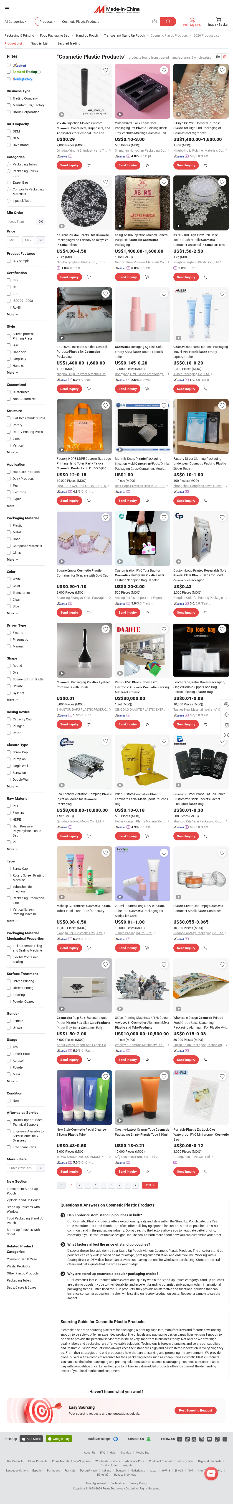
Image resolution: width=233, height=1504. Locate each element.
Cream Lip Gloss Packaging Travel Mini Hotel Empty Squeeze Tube (200, 352)
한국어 (166, 1470)
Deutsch (121, 1470)
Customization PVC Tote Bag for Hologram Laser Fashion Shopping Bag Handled (139, 575)
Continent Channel (160, 1461)
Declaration (118, 1483)
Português (53, 1470)
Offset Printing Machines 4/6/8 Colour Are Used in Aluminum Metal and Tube (142, 1022)
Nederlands (138, 1470)
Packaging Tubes (19, 1280)
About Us (89, 1452)
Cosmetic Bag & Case (22, 1259)
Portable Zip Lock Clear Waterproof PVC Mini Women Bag (201, 1134)
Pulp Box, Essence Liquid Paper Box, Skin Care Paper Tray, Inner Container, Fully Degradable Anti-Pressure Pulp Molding (84, 1022)
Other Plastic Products (23, 1273)
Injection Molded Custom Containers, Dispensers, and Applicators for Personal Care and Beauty (83, 128)
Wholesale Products (107, 1461)
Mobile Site (142, 1452)
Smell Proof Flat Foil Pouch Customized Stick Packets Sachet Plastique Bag (199, 799)
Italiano (106, 1470)
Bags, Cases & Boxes (21, 1287)
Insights (127, 1465)
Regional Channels (209, 1461)
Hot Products (15, 1461)
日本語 (179, 1470)
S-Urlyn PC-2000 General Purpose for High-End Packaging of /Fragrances (197, 128)
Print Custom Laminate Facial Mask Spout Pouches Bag (141, 799)
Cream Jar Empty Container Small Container (198, 908)
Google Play (59, 1439)
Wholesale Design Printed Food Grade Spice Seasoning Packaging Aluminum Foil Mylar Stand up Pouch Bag (200, 1022)
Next (148, 1185)
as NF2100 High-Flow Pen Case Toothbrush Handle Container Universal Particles (199, 240)
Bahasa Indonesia (125, 1474)
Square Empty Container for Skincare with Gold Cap (83, 572)
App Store (31, 1439)
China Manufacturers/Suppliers (71, 1461)
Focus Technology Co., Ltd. (119, 1488)
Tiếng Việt (103, 1474)
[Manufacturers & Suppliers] (116, 9)
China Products (37, 1461)
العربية (153, 1470)
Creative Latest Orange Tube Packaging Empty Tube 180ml (142, 1132)
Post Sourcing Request (195, 1410)
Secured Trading (69, 43)
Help (113, 1452)
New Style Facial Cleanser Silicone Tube (82, 1132)
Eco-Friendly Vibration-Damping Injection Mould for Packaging (84, 799)
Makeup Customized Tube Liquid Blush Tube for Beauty (84, 908)
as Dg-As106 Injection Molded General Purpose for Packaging (141, 240)
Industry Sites (185, 1461)
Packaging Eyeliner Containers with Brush (83, 684)
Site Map (125, 1452)
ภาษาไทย (203, 1470)
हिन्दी (190, 1470)
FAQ (102, 1452)
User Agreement (96, 1483)
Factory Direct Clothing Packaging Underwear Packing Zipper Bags (199, 463)
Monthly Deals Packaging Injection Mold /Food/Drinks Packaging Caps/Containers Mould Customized (142, 463)
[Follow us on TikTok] (187, 1439)
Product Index (109, 1465)
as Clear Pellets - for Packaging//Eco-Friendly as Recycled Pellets (83, 240)
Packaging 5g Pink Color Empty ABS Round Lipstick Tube (139, 352)
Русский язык (88, 1470)
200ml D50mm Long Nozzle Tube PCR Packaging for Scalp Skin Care (140, 911)
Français (70, 1470)
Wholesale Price (134, 1461)
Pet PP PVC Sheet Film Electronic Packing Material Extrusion (142, 687)
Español (37, 1470)
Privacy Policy (138, 1483)
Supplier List (39, 43)
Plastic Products (18, 1266)
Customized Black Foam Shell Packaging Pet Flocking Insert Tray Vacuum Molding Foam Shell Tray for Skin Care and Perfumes (142, 128)
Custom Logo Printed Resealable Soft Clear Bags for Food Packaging (199, 575)
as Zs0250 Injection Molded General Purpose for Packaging (82, 352)
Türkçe (218, 1470)
